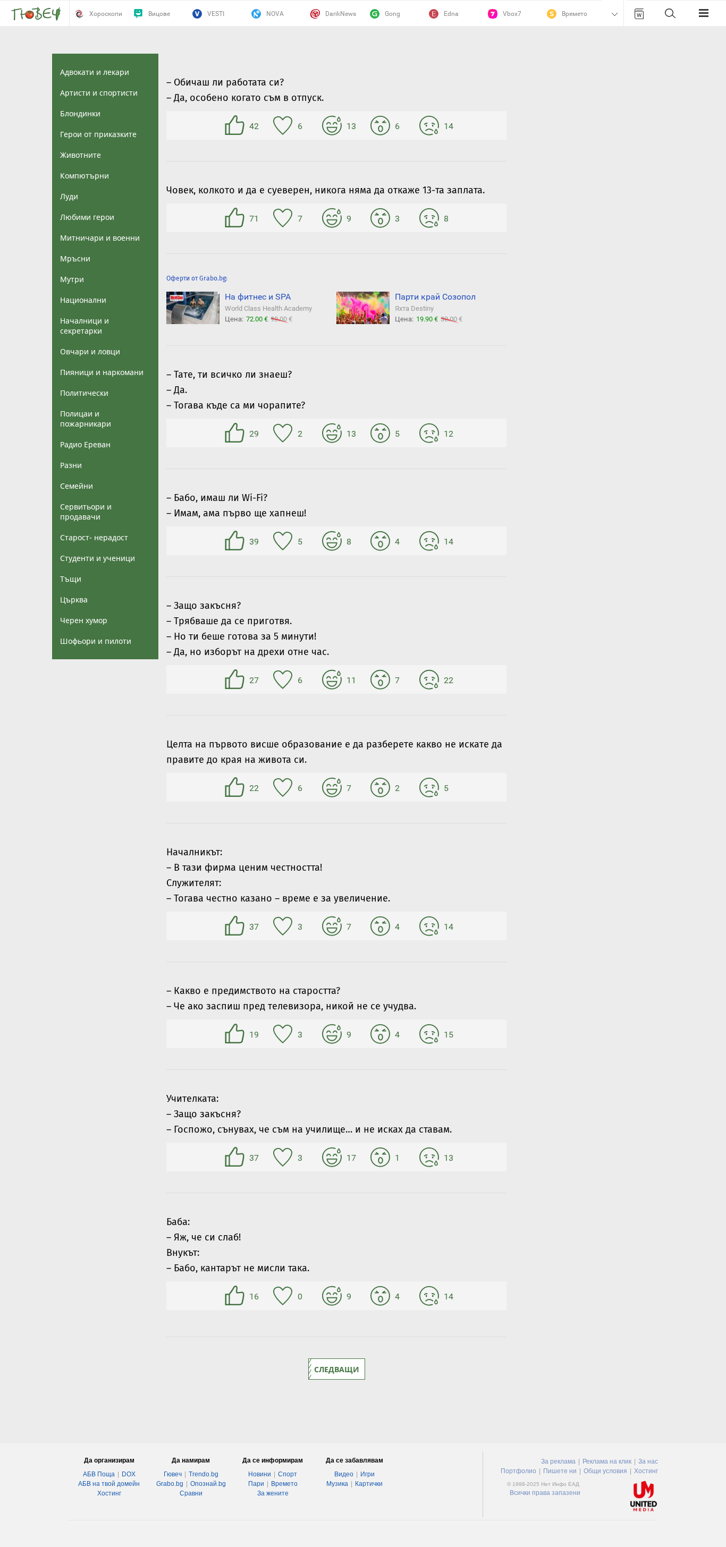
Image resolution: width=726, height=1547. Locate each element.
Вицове (159, 14)
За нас (648, 1461)
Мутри (72, 279)
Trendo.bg (203, 1474)
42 (236, 125)
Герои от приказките (98, 134)
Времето (574, 14)
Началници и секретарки (84, 326)
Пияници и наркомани (101, 372)
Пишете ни (560, 1471)
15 (430, 1034)
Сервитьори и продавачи (86, 512)
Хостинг (109, 1493)
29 (236, 433)
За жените (273, 1493)
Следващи (336, 1369)
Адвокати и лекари (94, 72)
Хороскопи (105, 14)
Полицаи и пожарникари (85, 419)
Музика (337, 1484)
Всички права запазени (545, 1493)
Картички (369, 1484)
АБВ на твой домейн (109, 1484)
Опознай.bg (208, 1484)
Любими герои (87, 217)
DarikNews (340, 14)
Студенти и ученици (97, 558)
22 (430, 679)
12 (430, 433)
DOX (129, 1474)
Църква (74, 599)
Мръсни (75, 258)
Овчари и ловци (90, 351)
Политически (84, 393)
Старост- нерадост (94, 537)
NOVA (275, 14)
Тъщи (70, 579)
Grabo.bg (169, 1484)
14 (430, 125)
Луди (69, 196)
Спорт (287, 1474)
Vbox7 (512, 14)
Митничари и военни (100, 238)
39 (236, 541)
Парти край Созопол (435, 297)
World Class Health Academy (268, 308)
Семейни (76, 486)
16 (236, 1296)
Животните (80, 155)
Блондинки (80, 113)
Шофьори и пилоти (95, 641)
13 (333, 125)
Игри (367, 1474)
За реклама (558, 1461)
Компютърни (84, 176)
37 (236, 926)
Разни (71, 465)
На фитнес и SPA (258, 297)
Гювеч (173, 1474)
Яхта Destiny (414, 308)
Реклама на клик (607, 1461)
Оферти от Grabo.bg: (196, 278)
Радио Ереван (85, 444)
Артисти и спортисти (99, 93)
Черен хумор (83, 620)
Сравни (191, 1493)
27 (236, 679)
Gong (392, 14)
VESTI (215, 14)
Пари (256, 1484)
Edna (451, 14)
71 (236, 218)
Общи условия (605, 1471)
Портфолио (518, 1471)
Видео (343, 1474)
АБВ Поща (99, 1474)
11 (333, 679)
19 (236, 1034)
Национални (83, 300)
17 (333, 1157)
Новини (259, 1474)
